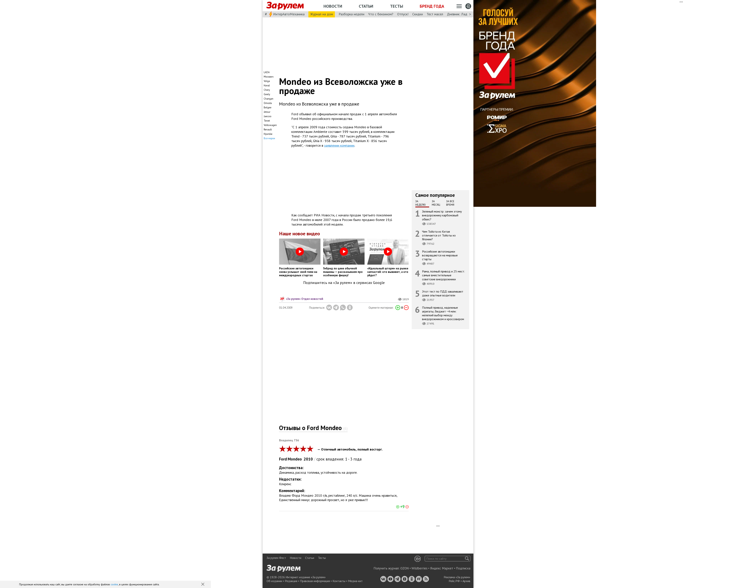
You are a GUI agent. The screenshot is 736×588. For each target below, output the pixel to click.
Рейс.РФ (454, 581)
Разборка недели (351, 14)
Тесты (396, 6)
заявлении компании (339, 145)
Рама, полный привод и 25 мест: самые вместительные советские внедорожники (443, 275)
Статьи (366, 6)
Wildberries (419, 568)
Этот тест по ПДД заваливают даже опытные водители (442, 293)
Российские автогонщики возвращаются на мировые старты (440, 255)
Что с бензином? (380, 14)
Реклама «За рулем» (457, 577)
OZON (404, 568)
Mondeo (295, 459)
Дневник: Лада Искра (463, 14)
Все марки (269, 138)
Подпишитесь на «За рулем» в (344, 283)
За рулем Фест (276, 558)
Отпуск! (402, 14)
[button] (203, 584)
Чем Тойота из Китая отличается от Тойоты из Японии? (439, 235)
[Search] (467, 559)
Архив (466, 581)
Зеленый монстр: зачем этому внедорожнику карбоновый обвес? (442, 215)
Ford (283, 459)
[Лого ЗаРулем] (285, 6)
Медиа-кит (355, 581)
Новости (333, 6)
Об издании (274, 581)
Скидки (417, 14)
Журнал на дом (321, 14)
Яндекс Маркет (441, 568)
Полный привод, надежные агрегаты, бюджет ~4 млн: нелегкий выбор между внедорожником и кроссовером (443, 313)
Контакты (339, 581)
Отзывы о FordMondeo (313, 428)
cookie (114, 584)
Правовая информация (315, 581)
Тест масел (435, 14)
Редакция (291, 581)
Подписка (463, 568)
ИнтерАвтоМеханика (289, 14)
